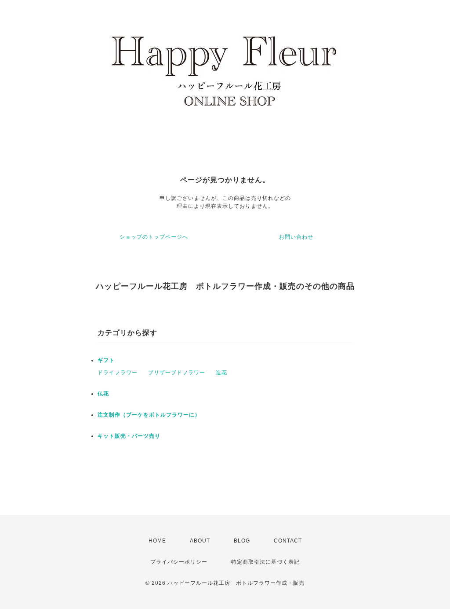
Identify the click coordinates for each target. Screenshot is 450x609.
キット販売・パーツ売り (129, 436)
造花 (221, 372)
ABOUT (200, 541)
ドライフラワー (118, 372)
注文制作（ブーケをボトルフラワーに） (149, 415)
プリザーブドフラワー (176, 372)
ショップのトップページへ (154, 237)
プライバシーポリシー (178, 562)
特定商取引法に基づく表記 (265, 562)
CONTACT (288, 541)
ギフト (106, 360)
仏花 (103, 394)
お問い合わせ (296, 237)
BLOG (242, 541)
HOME (157, 541)
